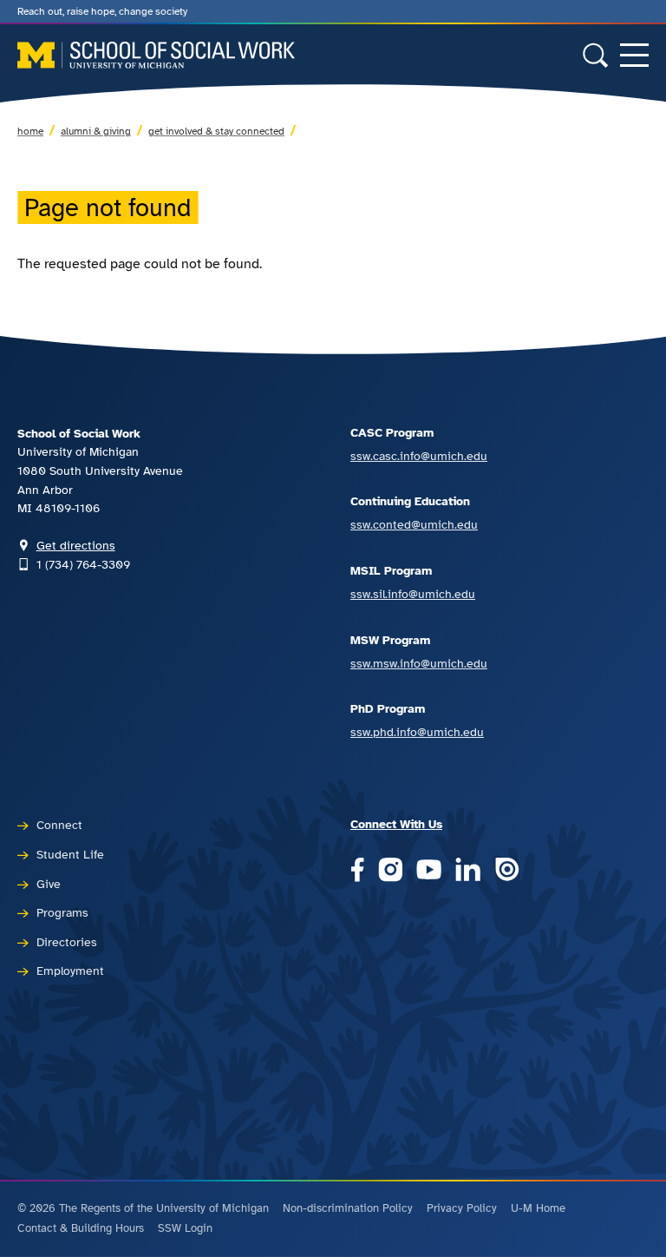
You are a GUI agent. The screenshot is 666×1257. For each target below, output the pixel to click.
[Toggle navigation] (634, 55)
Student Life (70, 854)
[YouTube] (428, 871)
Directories (66, 942)
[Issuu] (506, 871)
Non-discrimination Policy (348, 1208)
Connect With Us (396, 824)
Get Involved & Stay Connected (216, 131)
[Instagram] (390, 871)
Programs (62, 912)
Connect (59, 825)
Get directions (75, 545)
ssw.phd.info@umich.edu (417, 732)
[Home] (156, 55)
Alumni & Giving (96, 131)
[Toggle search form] (595, 55)
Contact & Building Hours (80, 1228)
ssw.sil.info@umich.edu (412, 594)
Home (30, 131)
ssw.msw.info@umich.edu (418, 663)
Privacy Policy (462, 1208)
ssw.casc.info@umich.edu (418, 456)
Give (48, 884)
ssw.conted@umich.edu (414, 524)
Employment (70, 970)
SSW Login (185, 1228)
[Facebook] (357, 871)
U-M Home (538, 1208)
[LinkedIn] (467, 871)
